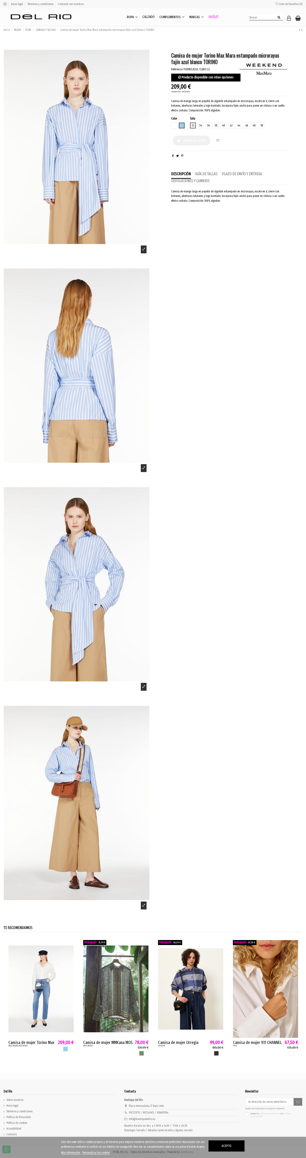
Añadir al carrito (194, 140)
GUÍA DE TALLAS (206, 174)
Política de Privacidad (18, 1117)
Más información (71, 1152)
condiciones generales (270, 1113)
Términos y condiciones (40, 4)
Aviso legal (17, 4)
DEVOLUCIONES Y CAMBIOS (190, 181)
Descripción (181, 174)
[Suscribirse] (298, 1102)
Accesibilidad (13, 1128)
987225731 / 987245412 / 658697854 (148, 1112)
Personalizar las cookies (96, 1152)
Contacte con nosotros (71, 4)
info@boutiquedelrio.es (142, 1119)
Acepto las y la (270, 1115)
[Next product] (301, 30)
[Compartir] (173, 156)
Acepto (226, 1146)
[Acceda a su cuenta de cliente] (289, 18)
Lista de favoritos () (290, 4)
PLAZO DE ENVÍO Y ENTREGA (242, 174)
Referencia (177, 69)
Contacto (11, 1134)
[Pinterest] (182, 156)
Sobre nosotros (14, 1100)
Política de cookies (16, 1123)
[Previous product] (300, 30)
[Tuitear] (177, 156)
